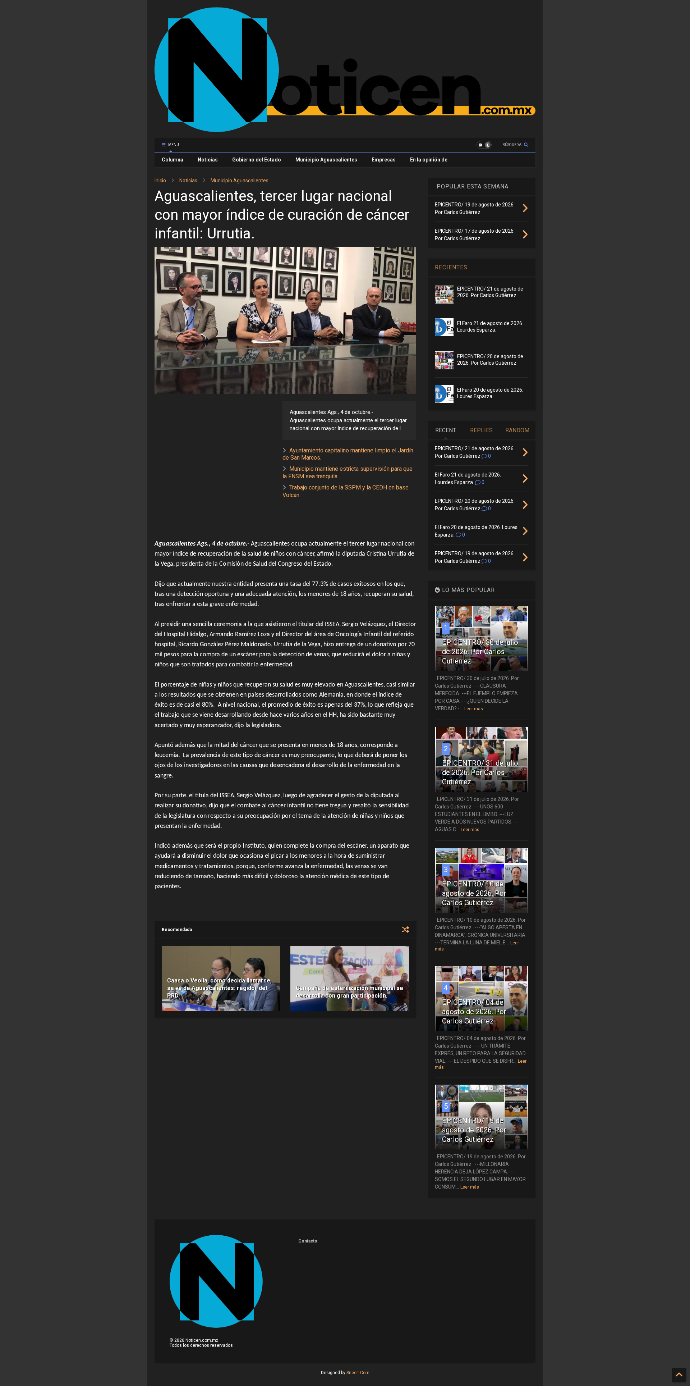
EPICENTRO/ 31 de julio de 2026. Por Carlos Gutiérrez (480, 772)
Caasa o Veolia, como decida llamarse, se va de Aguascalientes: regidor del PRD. (219, 988)
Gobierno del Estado (256, 160)
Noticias (208, 160)
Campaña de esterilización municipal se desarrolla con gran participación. (349, 992)
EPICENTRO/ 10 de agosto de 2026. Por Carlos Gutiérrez (474, 893)
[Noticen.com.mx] (345, 128)
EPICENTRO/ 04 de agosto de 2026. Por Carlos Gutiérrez (474, 1011)
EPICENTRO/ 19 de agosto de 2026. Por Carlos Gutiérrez (474, 1130)
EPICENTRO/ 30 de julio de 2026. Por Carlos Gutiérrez (480, 651)
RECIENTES (451, 267)
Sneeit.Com (357, 1372)
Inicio (160, 180)
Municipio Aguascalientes (326, 160)
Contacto (307, 1241)
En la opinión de (428, 160)
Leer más (473, 708)
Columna (172, 160)
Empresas (384, 160)
